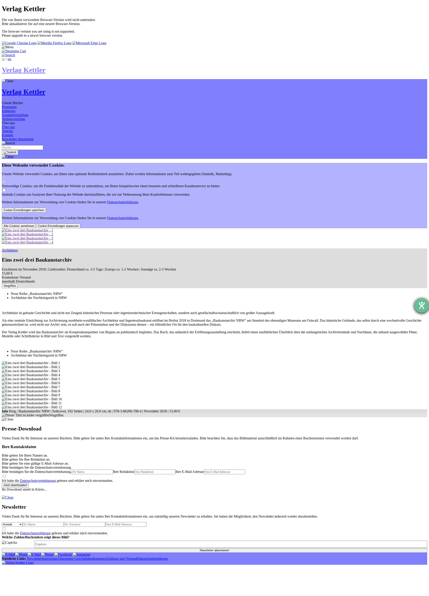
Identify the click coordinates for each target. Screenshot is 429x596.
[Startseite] (18, 563)
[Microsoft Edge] (89, 43)
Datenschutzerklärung (122, 202)
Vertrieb (7, 131)
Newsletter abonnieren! (214, 550)
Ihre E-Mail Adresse (189, 472)
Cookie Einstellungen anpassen (58, 226)
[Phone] (21, 554)
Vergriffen (10, 286)
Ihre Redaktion (123, 472)
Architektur (10, 250)
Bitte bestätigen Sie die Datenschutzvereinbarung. (37, 472)
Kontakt (7, 135)
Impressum (49, 558)
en (9, 59)
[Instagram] (81, 554)
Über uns (8, 127)
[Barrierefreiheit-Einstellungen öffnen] (421, 305)
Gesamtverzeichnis (15, 115)
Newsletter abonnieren (18, 139)
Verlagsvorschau (13, 119)
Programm (9, 107)
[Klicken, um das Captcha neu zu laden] (17, 544)
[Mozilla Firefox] (55, 43)
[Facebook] (63, 554)
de (3, 59)
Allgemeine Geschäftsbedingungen (82, 558)
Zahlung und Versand (122, 558)
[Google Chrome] (19, 43)
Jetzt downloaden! (15, 485)
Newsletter (34, 558)
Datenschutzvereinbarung (38, 481)
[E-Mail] (8, 554)
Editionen (8, 111)
